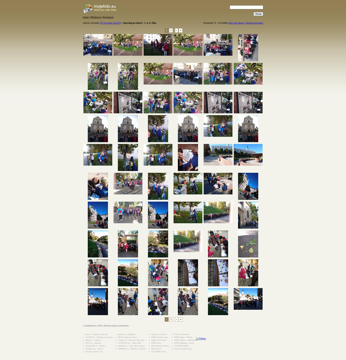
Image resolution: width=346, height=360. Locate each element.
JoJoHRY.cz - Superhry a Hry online (99, 337)
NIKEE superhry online (159, 337)
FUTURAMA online (158, 352)
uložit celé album (235, 23)
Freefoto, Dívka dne (181, 334)
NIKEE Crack (156, 343)
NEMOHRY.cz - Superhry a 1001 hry (132, 349)
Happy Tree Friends (158, 340)
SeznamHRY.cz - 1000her (95, 346)
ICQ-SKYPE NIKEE (181, 346)
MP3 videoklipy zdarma (160, 346)
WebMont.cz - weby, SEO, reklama (131, 346)
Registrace (108, 17)
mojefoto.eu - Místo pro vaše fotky (131, 340)
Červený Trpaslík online (183, 349)
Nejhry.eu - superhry (93, 340)
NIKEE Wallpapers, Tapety (184, 343)
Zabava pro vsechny (159, 334)
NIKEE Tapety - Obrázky (183, 337)
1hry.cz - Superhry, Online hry (97, 334)
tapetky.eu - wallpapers (127, 334)
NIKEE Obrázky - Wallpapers (185, 340)
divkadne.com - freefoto (94, 349)
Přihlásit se (95, 17)
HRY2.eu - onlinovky (93, 343)
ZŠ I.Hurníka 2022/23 (110, 23)
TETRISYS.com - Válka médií (129, 343)
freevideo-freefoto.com (94, 352)
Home (86, 17)
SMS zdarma (156, 349)
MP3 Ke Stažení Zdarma (127, 337)
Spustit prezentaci (254, 23)
